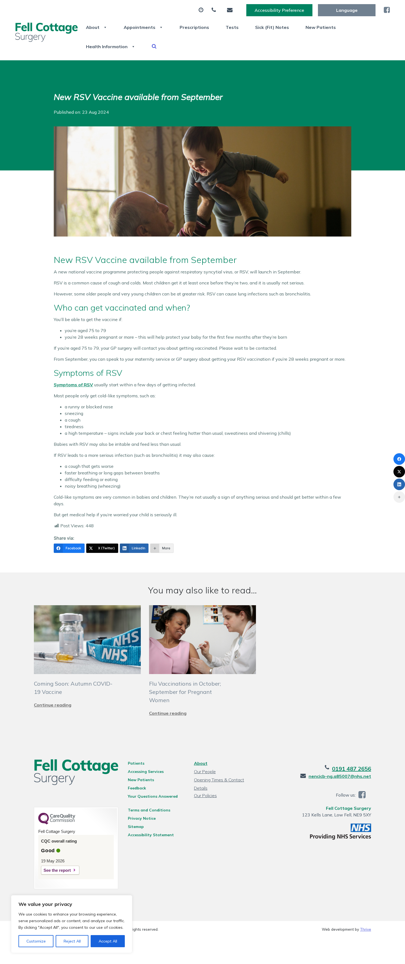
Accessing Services (146, 771)
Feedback (137, 788)
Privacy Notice (142, 818)
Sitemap (136, 826)
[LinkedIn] (399, 484)
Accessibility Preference (279, 10)
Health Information (107, 46)
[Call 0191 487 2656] (215, 10)
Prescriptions (194, 27)
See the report (57, 870)
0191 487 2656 (351, 768)
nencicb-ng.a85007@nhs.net (340, 776)
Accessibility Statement (151, 834)
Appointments (139, 27)
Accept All (108, 941)
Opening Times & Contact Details (219, 780)
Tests (232, 27)
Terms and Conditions (149, 810)
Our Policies (205, 795)
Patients (136, 763)
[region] (71, 924)
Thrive (365, 929)
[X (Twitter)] (399, 471)
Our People (205, 771)
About (92, 27)
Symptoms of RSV (73, 384)
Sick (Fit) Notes (272, 27)
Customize (36, 941)
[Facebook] (399, 459)
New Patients (321, 27)
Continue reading (52, 705)
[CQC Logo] (56, 823)
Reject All (72, 941)
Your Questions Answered (153, 796)
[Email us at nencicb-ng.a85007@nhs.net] (231, 10)
